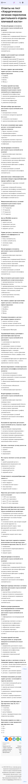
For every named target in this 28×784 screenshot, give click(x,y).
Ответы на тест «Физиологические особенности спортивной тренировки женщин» (20, 750)
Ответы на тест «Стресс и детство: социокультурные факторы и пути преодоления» (7, 749)
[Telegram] (14, 739)
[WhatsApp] (18, 739)
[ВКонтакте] (6, 739)
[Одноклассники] (10, 739)
